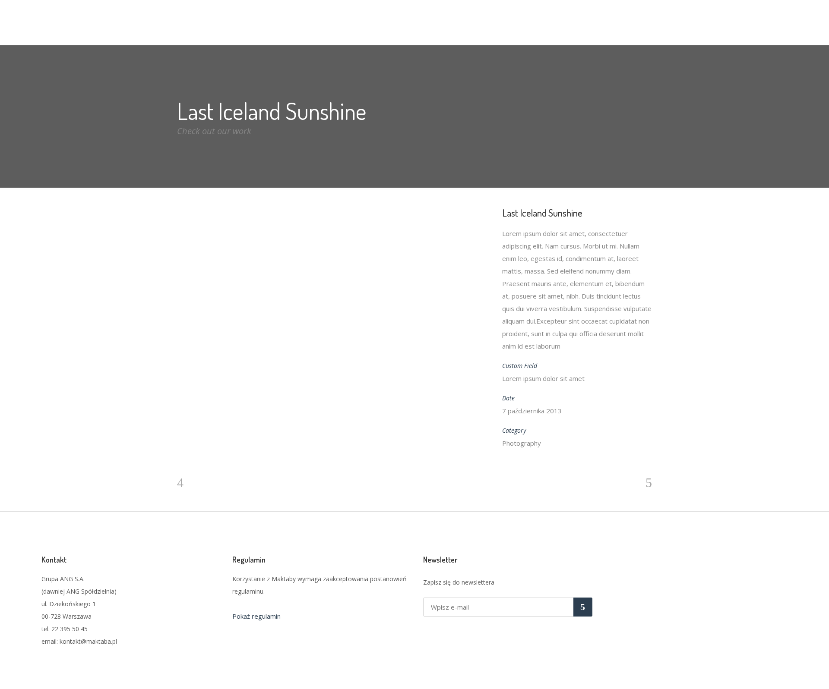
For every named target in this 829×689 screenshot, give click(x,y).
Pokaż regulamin (256, 616)
